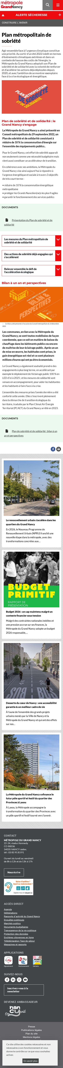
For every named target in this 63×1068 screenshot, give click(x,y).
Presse (31, 1026)
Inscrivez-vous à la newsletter (17, 990)
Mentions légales (31, 1037)
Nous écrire (13, 872)
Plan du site (31, 1033)
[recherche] (47, 5)
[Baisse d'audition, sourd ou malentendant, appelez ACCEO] (18, 886)
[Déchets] (37, 960)
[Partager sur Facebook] (53, 449)
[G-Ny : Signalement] (9, 960)
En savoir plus (31, 1060)
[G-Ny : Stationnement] (24, 960)
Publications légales (31, 1030)
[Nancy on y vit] (15, 1011)
